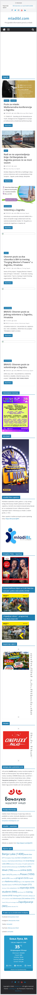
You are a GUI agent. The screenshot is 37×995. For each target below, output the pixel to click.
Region (21, 881)
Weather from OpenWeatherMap (18, 969)
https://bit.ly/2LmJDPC (12, 519)
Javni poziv (29, 864)
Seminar (5, 888)
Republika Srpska (8, 884)
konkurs (25, 866)
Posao (27, 874)
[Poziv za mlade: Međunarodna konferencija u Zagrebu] (18, 89)
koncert (6, 867)
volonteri (16, 323)
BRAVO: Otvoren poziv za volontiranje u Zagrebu (16, 366)
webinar (30, 898)
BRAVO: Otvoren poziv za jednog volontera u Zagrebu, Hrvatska (18, 314)
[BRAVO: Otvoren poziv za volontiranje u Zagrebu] (18, 349)
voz (15, 168)
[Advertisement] (18, 56)
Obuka (16, 870)
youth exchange (13, 902)
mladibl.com (18, 18)
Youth (5, 902)
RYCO (18, 885)
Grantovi (13, 864)
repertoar (29, 881)
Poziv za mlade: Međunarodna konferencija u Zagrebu (18, 107)
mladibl (15, 113)
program (22, 878)
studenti (9, 891)
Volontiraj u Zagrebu (14, 209)
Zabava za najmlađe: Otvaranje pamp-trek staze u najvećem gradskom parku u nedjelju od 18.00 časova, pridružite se (31, 693)
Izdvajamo (13, 100)
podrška (16, 874)
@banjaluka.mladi (13, 917)
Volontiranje (7, 206)
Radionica (11, 881)
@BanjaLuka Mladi (13, 928)
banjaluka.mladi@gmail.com (10, 820)
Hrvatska (11, 323)
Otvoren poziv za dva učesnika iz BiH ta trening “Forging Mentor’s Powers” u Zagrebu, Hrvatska (18, 260)
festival (14, 861)
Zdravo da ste (13, 906)
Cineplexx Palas (11, 858)
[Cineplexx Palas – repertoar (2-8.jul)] (16, 740)
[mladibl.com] (4, 29)
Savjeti (27, 884)
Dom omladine (24, 858)
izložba (21, 864)
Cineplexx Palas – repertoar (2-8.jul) (31, 744)
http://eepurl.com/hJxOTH (24, 843)
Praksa (12, 878)
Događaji (6, 100)
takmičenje (21, 892)
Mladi (27, 113)
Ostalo (6, 253)
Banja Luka (8, 168)
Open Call (7, 874)
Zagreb (31, 113)
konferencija (22, 113)
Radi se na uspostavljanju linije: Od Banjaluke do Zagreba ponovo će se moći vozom (18, 158)
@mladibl (9, 924)
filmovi (22, 861)
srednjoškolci (14, 888)
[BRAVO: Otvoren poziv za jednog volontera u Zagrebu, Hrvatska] (18, 296)
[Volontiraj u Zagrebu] (18, 194)
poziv (20, 268)
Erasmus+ (6, 861)
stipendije (27, 887)
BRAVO (7, 323)
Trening (24, 268)
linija (12, 168)
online (26, 870)
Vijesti (5, 150)
